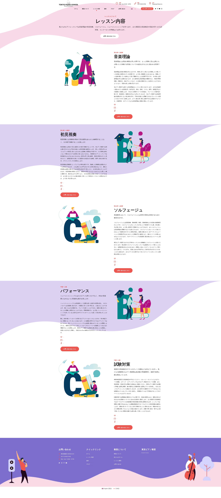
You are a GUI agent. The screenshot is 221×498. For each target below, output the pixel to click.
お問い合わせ (121, 8)
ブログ (112, 8)
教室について (85, 8)
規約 (105, 8)
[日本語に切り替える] (135, 9)
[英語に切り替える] (131, 9)
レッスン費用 (117, 460)
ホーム (76, 8)
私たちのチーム (118, 457)
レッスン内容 (96, 8)
